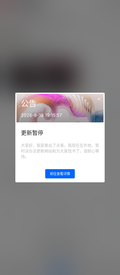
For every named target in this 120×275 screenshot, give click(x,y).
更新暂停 (32, 133)
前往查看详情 (60, 174)
